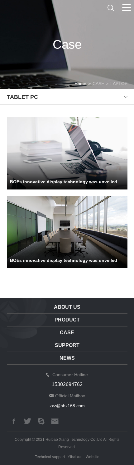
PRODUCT (67, 319)
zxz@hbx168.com (67, 405)
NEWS (67, 358)
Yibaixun (75, 457)
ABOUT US (67, 307)
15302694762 (67, 384)
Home (80, 83)
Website (92, 457)
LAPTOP (118, 83)
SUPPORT (67, 345)
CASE (98, 83)
